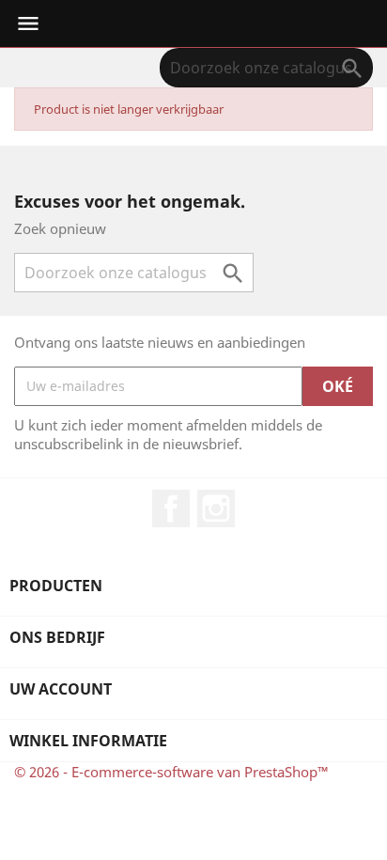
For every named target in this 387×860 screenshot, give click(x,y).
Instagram (216, 508)
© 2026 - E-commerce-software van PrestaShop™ (171, 771)
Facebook (171, 508)
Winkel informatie (88, 740)
